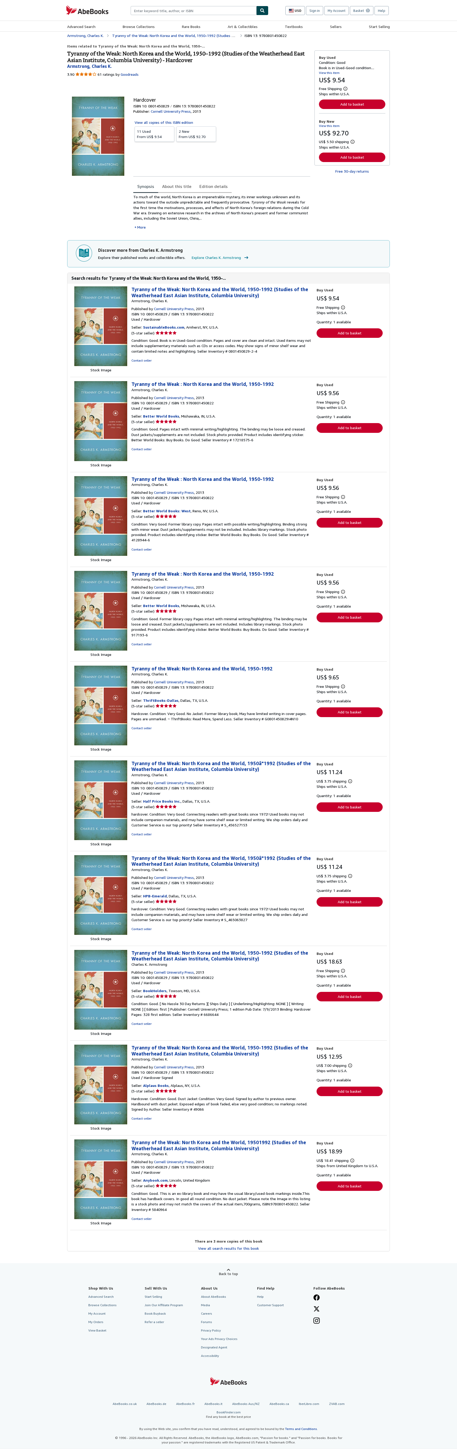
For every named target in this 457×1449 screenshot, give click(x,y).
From (149, 134)
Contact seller (141, 360)
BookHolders (155, 990)
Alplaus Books (156, 1085)
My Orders (95, 1322)
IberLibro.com (309, 1404)
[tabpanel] (221, 212)
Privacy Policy (211, 1330)
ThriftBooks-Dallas (161, 700)
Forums (206, 1322)
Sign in (314, 10)
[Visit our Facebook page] (316, 1298)
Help (381, 10)
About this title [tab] (176, 186)
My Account (336, 10)
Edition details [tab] (213, 186)
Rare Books (191, 26)
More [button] (141, 227)
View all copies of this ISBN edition (164, 122)
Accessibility (210, 1356)
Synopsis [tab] (145, 186)
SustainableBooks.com (163, 327)
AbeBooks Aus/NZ (246, 1404)
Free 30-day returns (352, 171)
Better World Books (161, 416)
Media (205, 1305)
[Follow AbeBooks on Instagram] (316, 1321)
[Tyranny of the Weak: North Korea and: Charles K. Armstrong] (100, 1028)
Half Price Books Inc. (162, 801)
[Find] (262, 10)
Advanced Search (81, 26)
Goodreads (130, 74)
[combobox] (193, 10)
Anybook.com (155, 1180)
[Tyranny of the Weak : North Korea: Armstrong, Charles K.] (100, 459)
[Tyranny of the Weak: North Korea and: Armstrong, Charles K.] (100, 364)
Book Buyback (155, 1313)
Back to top (228, 1273)
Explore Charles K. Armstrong (216, 257)
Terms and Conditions (301, 1429)
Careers (206, 1313)
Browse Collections (139, 26)
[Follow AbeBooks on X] (316, 1309)
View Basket (97, 1330)
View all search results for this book (228, 1248)
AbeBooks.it (213, 1404)
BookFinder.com (228, 1414)
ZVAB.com (337, 1404)
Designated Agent (214, 1347)
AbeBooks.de (156, 1404)
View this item (329, 73)
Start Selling (379, 26)
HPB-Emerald (155, 896)
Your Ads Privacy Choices (219, 1339)
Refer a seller (154, 1322)
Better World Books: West (167, 511)
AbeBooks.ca (279, 1404)
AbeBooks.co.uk (125, 1404)
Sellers (336, 26)
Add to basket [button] (352, 104)
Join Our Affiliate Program (164, 1305)
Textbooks (294, 26)
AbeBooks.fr (185, 1404)
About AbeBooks (213, 1297)
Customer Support (270, 1305)
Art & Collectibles (243, 26)
